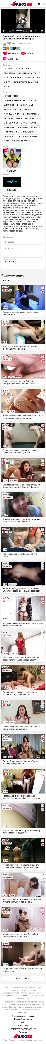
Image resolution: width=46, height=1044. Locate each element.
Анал (6, 87)
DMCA (23, 1022)
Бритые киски (11, 123)
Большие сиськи (12, 78)
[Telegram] (11, 48)
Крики (33, 123)
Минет (7, 82)
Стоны (24, 123)
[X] (14, 48)
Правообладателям (23, 1019)
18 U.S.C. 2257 (23, 1026)
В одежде (35, 127)
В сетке (32, 100)
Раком (19, 118)
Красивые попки (12, 114)
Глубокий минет (12, 132)
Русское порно (23, 69)
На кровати (9, 136)
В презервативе (31, 114)
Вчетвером (28, 132)
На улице (8, 118)
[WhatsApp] (18, 48)
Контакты (23, 1032)
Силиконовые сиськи (15, 100)
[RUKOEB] (21, 3)
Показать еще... (23, 979)
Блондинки (9, 73)
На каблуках (10, 109)
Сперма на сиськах (27, 136)
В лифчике (9, 105)
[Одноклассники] (7, 48)
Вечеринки (9, 127)
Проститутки (11, 96)
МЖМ (6, 141)
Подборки (23, 127)
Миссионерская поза (22, 141)
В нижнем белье (25, 105)
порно (13, 1040)
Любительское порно (29, 73)
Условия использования (23, 1016)
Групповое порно (32, 78)
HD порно (8, 69)
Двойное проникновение (25, 82)
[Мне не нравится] (9, 44)
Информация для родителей (23, 1029)
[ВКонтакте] (4, 48)
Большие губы (32, 118)
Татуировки (25, 109)
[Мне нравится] (5, 44)
